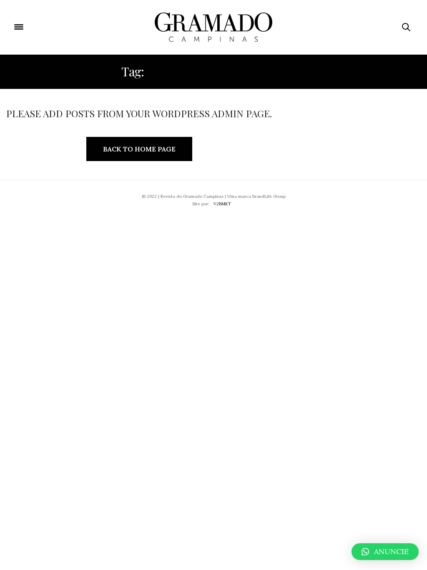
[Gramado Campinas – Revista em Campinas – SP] (213, 27)
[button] (385, 551)
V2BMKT (222, 204)
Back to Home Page (139, 149)
